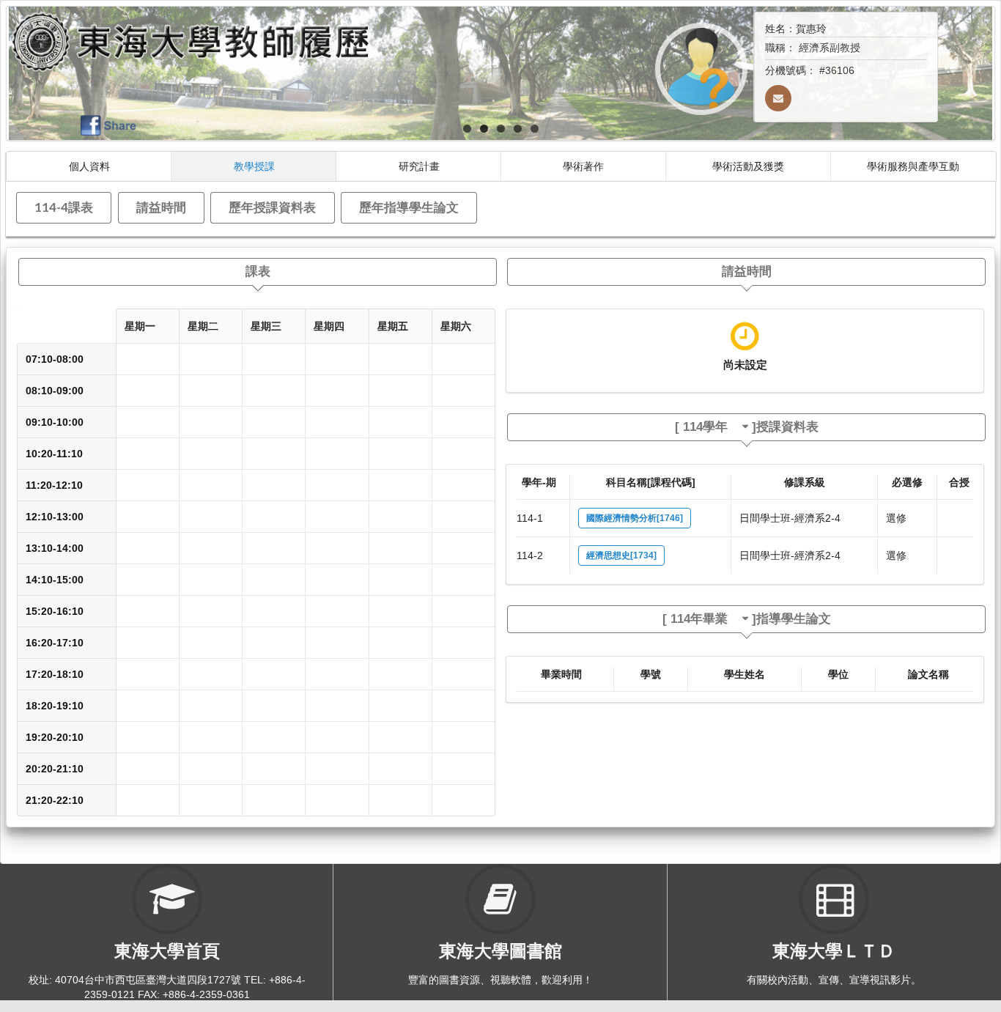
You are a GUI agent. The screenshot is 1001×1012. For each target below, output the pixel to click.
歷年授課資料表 (272, 207)
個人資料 (89, 166)
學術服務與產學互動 (913, 166)
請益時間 (161, 207)
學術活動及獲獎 (748, 166)
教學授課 (254, 166)
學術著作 (583, 166)
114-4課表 (63, 207)
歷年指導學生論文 (409, 207)
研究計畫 (419, 166)
